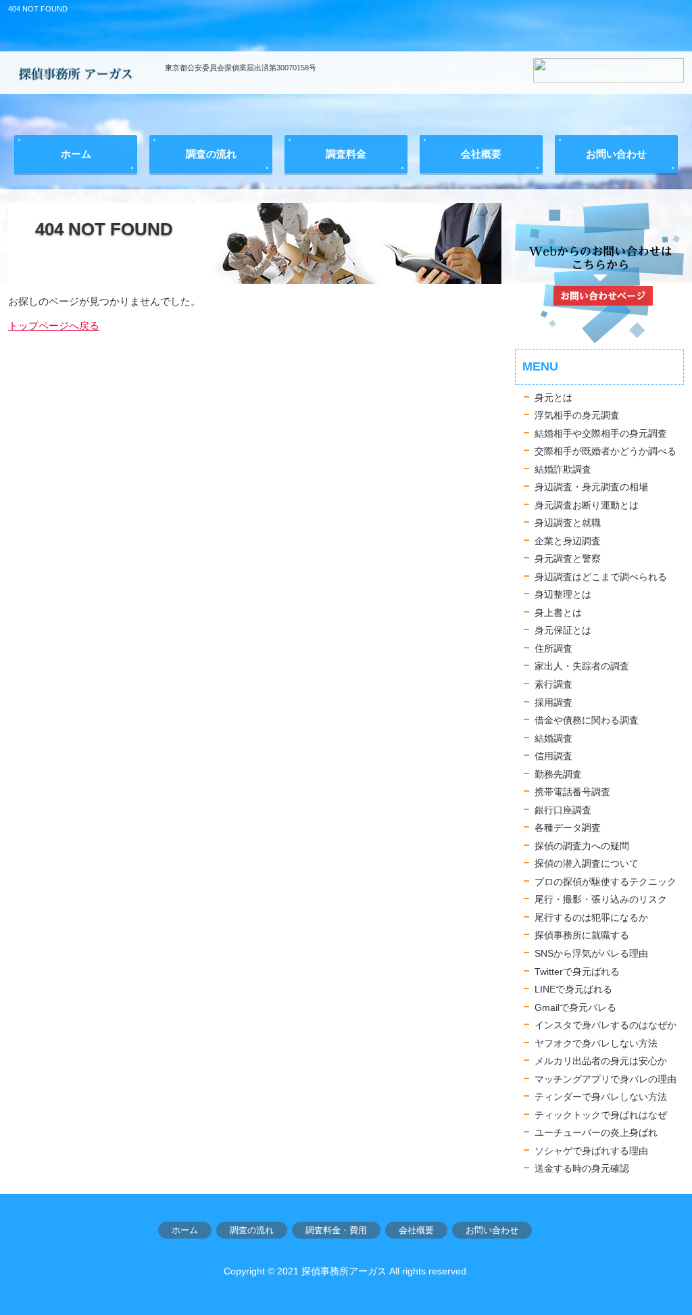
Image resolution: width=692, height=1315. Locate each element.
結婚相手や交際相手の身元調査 (601, 433)
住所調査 (553, 648)
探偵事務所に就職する (582, 935)
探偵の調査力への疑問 (582, 845)
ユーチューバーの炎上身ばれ (596, 1132)
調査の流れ (252, 1230)
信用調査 (553, 755)
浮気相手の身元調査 (577, 415)
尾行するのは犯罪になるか (591, 917)
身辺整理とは (563, 594)
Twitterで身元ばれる (577, 971)
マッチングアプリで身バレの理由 (605, 1079)
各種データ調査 (568, 827)
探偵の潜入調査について (587, 863)
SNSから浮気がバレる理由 (591, 953)
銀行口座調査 (563, 810)
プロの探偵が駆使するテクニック (605, 881)
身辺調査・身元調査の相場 (591, 486)
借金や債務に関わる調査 (587, 720)
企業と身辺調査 (568, 540)
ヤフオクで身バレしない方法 (596, 1043)
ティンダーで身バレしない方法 (601, 1096)
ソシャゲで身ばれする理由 (591, 1150)
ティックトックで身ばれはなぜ (601, 1114)
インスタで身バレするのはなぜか (605, 1025)
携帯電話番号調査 (572, 791)
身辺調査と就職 (568, 522)
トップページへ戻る (53, 325)
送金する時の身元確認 (582, 1168)
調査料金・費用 (336, 1230)
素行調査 (553, 684)
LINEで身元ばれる (573, 989)
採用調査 (553, 702)
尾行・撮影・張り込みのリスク (601, 899)
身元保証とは (563, 630)
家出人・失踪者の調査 (582, 666)
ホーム (185, 1230)
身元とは (553, 397)
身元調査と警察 (568, 558)
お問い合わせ (492, 1230)
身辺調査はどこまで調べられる (601, 576)
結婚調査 (553, 738)
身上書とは (558, 612)
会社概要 (416, 1230)
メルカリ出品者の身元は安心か (601, 1060)
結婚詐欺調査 (563, 469)
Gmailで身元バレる (575, 1007)
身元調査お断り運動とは (587, 505)
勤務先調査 (558, 774)
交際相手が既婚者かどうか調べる (605, 451)
